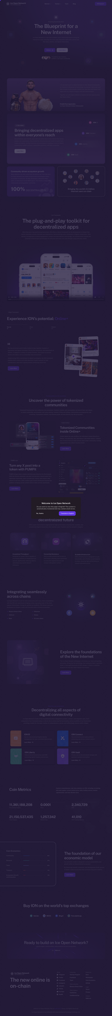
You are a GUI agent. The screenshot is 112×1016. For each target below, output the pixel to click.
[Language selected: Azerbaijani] (70, 1014)
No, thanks (40, 513)
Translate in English (67, 513)
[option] (32, 1014)
